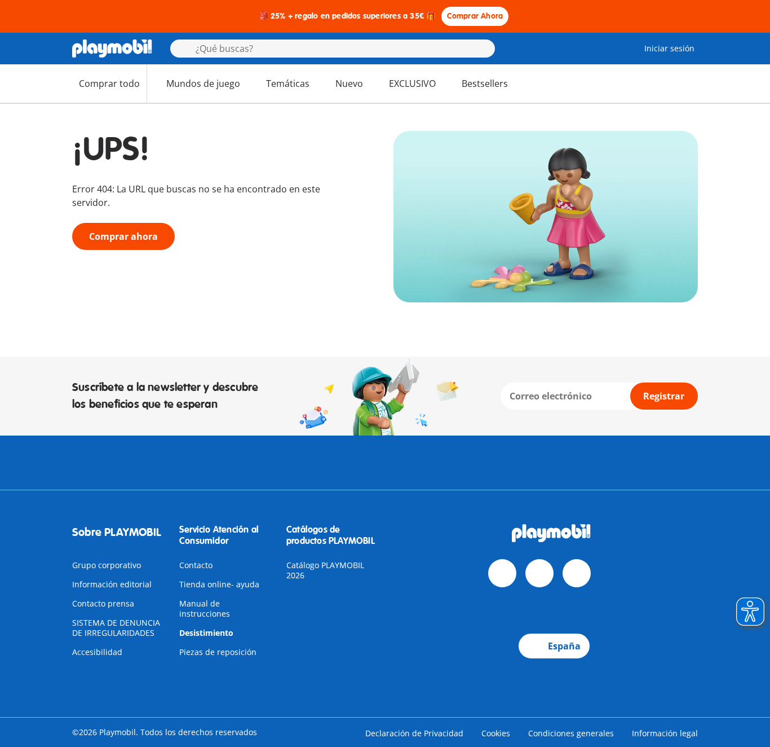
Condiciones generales (571, 733)
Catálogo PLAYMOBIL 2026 (325, 570)
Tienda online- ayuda (219, 584)
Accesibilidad (97, 652)
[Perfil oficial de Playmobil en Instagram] (577, 573)
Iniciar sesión (669, 48)
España (564, 646)
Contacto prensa (103, 603)
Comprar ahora (123, 236)
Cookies (495, 733)
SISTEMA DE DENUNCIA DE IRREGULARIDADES (116, 627)
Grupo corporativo (106, 565)
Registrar (663, 396)
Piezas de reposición (217, 652)
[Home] (112, 48)
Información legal (665, 733)
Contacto (196, 565)
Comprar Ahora (475, 16)
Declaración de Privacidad (414, 733)
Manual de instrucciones (204, 608)
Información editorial (112, 584)
